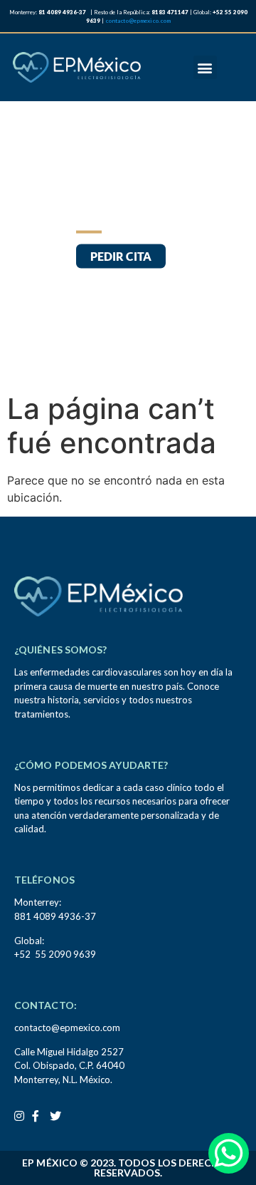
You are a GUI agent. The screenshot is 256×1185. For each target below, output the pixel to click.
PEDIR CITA (120, 256)
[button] (205, 67)
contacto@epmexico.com (138, 20)
